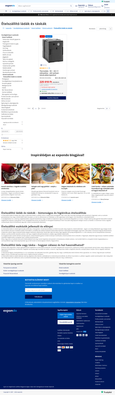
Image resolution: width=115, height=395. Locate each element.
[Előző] (32, 108)
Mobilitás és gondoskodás (9, 112)
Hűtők (4, 88)
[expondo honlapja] (3, 28)
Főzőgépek (5, 79)
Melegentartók (6, 85)
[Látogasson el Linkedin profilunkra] (83, 336)
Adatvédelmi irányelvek (73, 302)
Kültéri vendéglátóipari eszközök (13, 271)
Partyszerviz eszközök (10, 268)
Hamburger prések (9, 70)
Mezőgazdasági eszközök (9, 105)
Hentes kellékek (7, 92)
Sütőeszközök (7, 50)
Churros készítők (8, 53)
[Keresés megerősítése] (71, 6)
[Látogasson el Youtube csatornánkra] (77, 336)
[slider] (2, 134)
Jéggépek (5, 57)
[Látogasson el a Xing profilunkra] (86, 336)
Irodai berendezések (7, 110)
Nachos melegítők (8, 61)
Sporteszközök (6, 116)
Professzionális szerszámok (10, 96)
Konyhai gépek (6, 83)
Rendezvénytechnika (9, 72)
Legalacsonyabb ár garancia (49, 89)
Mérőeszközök (5, 99)
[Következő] (38, 108)
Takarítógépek (5, 107)
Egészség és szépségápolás (9, 103)
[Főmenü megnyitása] (6, 11)
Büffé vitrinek (7, 55)
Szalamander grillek (9, 66)
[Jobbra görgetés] (111, 14)
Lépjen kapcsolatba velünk (66, 315)
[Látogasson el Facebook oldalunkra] (80, 336)
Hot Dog (5, 48)
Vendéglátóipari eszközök (10, 35)
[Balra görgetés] (3, 14)
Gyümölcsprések (8, 64)
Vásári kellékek (7, 37)
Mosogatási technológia (9, 94)
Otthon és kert (6, 101)
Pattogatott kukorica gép (10, 44)
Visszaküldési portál (65, 322)
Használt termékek (7, 118)
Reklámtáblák (7, 68)
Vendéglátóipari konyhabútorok (12, 81)
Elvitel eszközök (8, 74)
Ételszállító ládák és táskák (12, 77)
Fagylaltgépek (7, 46)
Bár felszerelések (7, 90)
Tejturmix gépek (8, 59)
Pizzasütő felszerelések (10, 273)
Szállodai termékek (7, 114)
